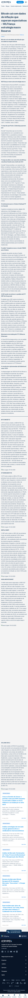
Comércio (14, 997)
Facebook (2, 951)
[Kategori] (26, 2)
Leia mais (23, 818)
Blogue (7, 6)
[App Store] (22, 936)
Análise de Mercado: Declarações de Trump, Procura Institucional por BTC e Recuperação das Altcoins (13, 855)
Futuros (19, 997)
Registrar (20, 2)
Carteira (25, 997)
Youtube (11, 951)
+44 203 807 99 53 (15, 932)
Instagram (8, 951)
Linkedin (17, 951)
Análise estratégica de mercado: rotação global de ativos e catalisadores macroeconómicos (13, 828)
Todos (3, 6)
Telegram (14, 951)
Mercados (8, 997)
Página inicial (3, 997)
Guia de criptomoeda (16, 6)
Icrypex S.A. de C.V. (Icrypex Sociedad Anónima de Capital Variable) (12, 945)
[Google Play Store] (5, 936)
